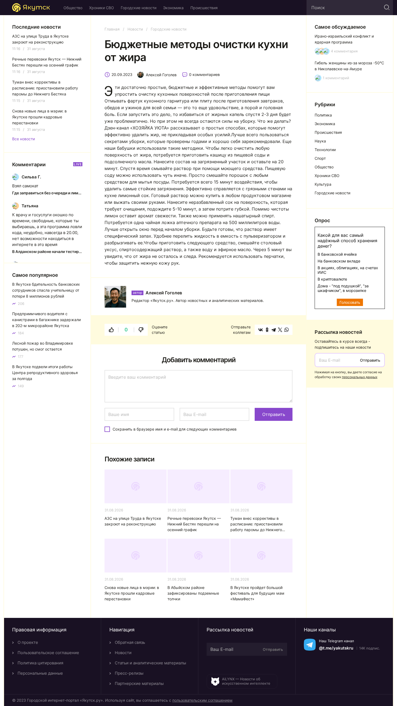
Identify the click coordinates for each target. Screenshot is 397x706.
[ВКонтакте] (260, 330)
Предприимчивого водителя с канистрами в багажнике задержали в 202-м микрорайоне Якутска (46, 319)
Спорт (320, 158)
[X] (280, 330)
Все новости (23, 139)
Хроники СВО (101, 7)
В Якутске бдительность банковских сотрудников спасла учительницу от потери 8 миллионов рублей (46, 290)
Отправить (370, 360)
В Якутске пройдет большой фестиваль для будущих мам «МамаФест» (257, 593)
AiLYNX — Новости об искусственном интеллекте (246, 681)
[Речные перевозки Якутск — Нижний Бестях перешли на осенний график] (198, 486)
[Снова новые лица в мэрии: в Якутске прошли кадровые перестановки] (136, 555)
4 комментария (344, 51)
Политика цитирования (40, 662)
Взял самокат (25, 185)
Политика (323, 115)
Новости (135, 29)
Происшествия (204, 7)
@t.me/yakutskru (336, 648)
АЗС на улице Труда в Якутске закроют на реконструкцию (133, 521)
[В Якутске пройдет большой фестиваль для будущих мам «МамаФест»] (261, 555)
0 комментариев (204, 74)
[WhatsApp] (286, 330)
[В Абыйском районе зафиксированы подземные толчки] (198, 555)
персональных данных (359, 377)
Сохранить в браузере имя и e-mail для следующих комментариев (175, 429)
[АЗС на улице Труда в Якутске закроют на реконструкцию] (136, 486)
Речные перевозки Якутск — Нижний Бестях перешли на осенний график (194, 524)
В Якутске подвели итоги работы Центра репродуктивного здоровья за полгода (45, 372)
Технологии (325, 149)
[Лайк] (111, 330)
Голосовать (349, 302)
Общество (72, 7)
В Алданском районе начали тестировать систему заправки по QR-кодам (47, 251)
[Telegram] (273, 330)
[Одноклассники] (267, 330)
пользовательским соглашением (202, 700)
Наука (320, 141)
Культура (323, 184)
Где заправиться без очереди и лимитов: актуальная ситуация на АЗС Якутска (47, 193)
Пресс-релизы (129, 673)
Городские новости (138, 7)
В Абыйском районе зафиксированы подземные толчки (193, 593)
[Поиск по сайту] (386, 7)
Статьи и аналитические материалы (150, 662)
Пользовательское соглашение (48, 652)
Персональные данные (40, 673)
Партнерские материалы (139, 683)
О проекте (28, 642)
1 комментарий (336, 78)
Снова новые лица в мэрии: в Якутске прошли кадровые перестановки (132, 593)
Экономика (173, 7)
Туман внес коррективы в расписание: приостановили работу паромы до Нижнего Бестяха (256, 524)
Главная (112, 29)
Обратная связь (130, 642)
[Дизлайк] (141, 330)
